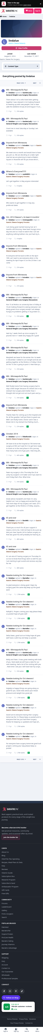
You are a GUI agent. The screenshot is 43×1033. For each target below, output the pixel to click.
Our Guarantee (7, 971)
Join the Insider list (11, 837)
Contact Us (6, 968)
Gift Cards (5, 890)
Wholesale (5, 975)
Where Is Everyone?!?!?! (16, 171)
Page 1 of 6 (20, 83)
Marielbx (26, 578)
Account (5, 965)
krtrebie (26, 145)
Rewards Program (8, 880)
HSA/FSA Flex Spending (11, 859)
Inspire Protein (7, 934)
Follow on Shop (12, 998)
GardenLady (27, 93)
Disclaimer (32, 1019)
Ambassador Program (10, 886)
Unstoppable (27, 220)
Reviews (5, 869)
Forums (4, 903)
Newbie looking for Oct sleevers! (20, 575)
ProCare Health (7, 937)
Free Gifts (5, 893)
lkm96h (25, 520)
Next (34, 83)
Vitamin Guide (7, 873)
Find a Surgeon (7, 914)
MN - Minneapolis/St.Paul (16, 89)
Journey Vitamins (8, 944)
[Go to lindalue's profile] (3, 90)
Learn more (4, 4)
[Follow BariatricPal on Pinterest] (16, 991)
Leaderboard (6, 907)
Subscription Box (8, 876)
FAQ (3, 866)
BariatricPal (6, 930)
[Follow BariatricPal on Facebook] (4, 991)
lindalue (11, 93)
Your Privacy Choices (17, 1023)
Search (4, 917)
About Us (5, 852)
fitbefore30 (27, 437)
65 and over (11, 517)
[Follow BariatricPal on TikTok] (22, 991)
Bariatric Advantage (9, 948)
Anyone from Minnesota (16, 142)
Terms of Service (12, 1019)
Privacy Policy (23, 1019)
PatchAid (5, 927)
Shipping (5, 958)
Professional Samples (10, 978)
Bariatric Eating (7, 941)
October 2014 (12, 433)
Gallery (4, 910)
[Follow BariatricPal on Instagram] (10, 991)
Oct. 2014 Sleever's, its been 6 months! (22, 217)
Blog (3, 855)
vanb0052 (26, 174)
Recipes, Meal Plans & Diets (12, 862)
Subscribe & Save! (8, 883)
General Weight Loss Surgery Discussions (21, 95)
